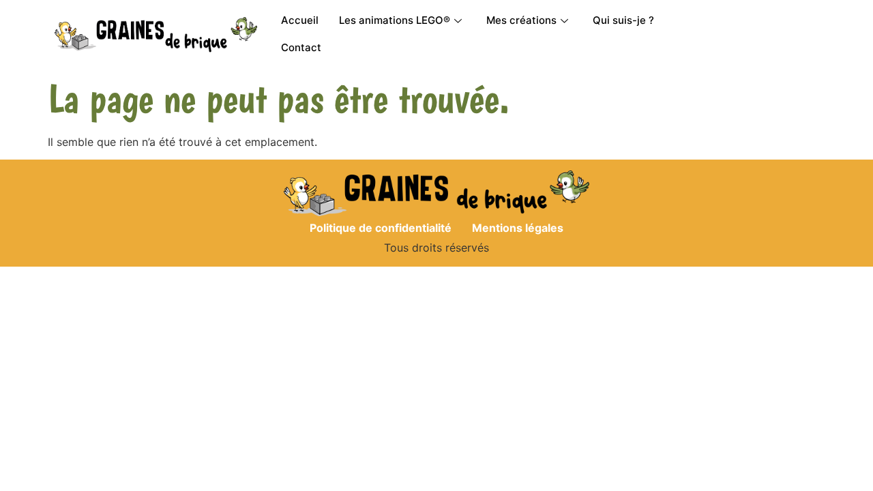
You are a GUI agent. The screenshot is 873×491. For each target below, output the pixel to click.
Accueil (300, 20)
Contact (301, 47)
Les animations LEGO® (394, 20)
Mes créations (521, 20)
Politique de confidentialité (381, 228)
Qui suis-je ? (623, 20)
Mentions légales (517, 228)
